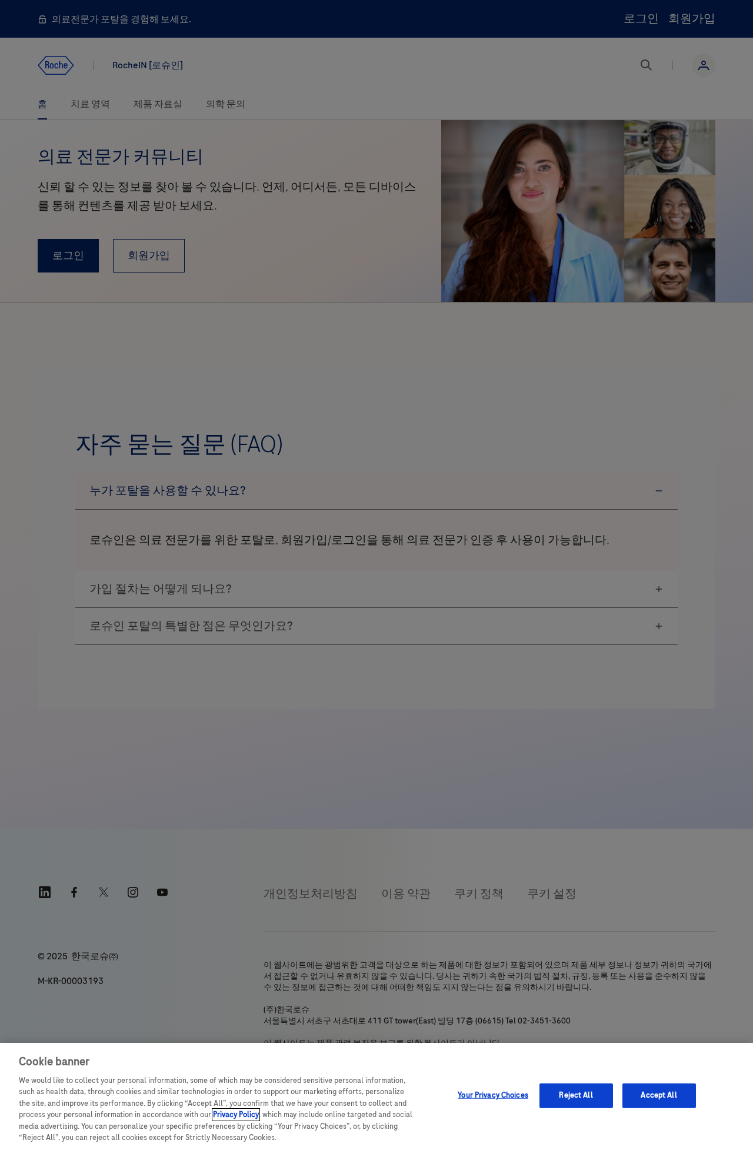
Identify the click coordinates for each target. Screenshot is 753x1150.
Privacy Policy (236, 1114)
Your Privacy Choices (493, 1095)
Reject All (575, 1095)
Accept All (659, 1095)
